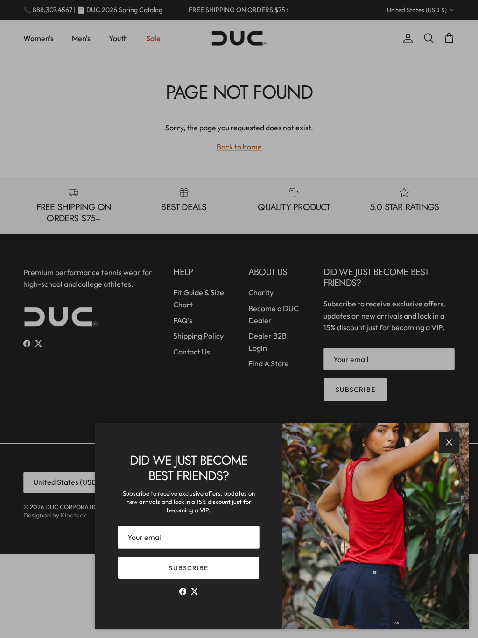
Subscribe (188, 568)
